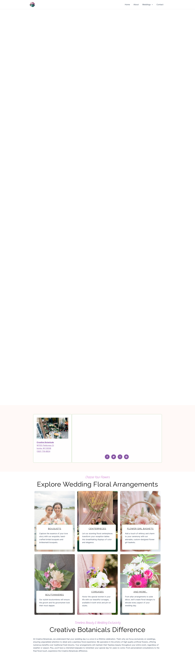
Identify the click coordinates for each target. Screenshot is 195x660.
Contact (160, 4)
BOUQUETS (54, 528)
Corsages (97, 592)
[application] (152, 4)
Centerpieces (97, 528)
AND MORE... (140, 592)
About (136, 4)
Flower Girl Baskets (140, 528)
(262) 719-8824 (43, 451)
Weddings (146, 4)
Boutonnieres (54, 594)
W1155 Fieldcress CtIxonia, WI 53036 (45, 445)
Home (127, 4)
